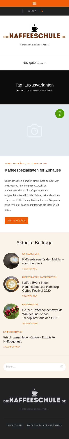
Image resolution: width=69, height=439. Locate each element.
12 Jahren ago (11, 347)
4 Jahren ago (29, 269)
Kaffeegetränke (15, 163)
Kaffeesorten (48, 277)
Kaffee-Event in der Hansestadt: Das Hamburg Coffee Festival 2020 (40, 286)
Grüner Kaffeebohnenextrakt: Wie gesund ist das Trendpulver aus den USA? (42, 314)
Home (20, 90)
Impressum (14, 425)
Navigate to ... (33, 63)
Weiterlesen (17, 220)
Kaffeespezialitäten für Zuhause (33, 170)
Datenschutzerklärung (44, 425)
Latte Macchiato (37, 163)
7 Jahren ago (29, 296)
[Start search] (42, 11)
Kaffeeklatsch (30, 254)
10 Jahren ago (30, 323)
